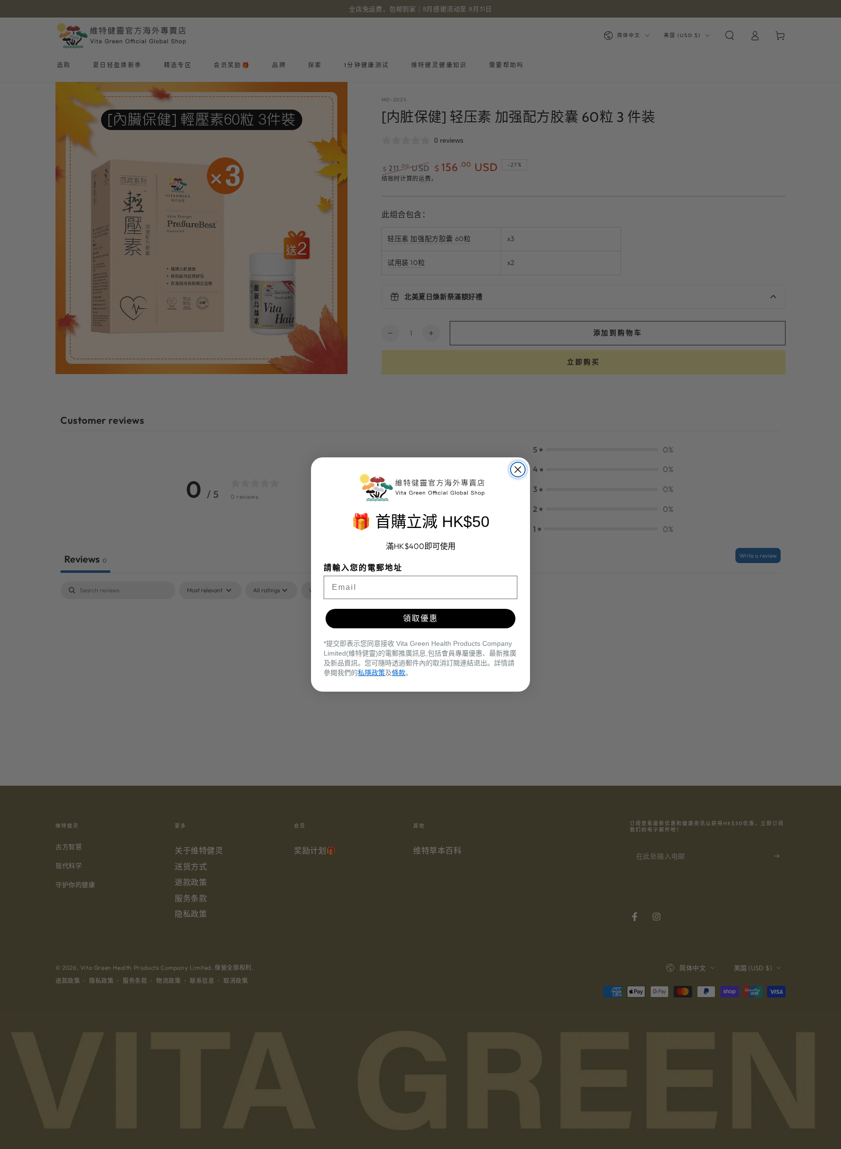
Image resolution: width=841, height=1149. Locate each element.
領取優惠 (420, 618)
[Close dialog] (518, 469)
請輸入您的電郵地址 (363, 568)
